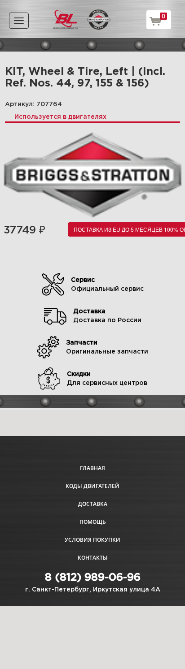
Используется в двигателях (60, 117)
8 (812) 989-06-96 (93, 578)
